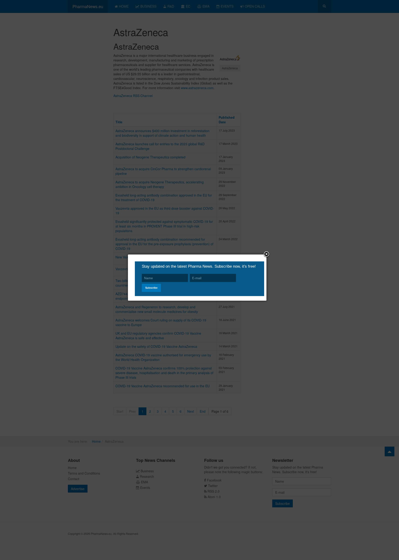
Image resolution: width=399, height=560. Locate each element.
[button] (266, 254)
